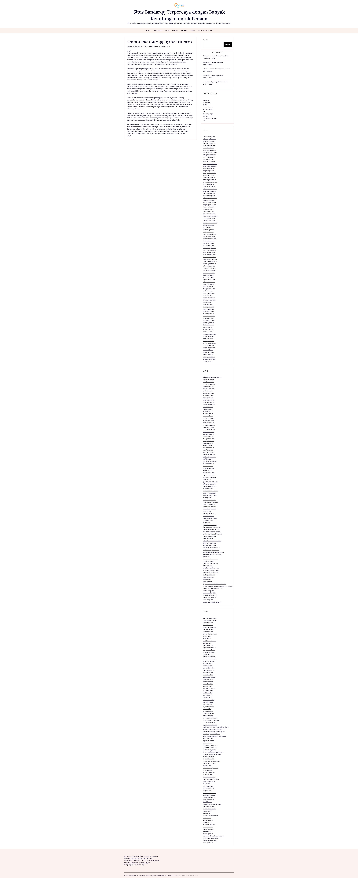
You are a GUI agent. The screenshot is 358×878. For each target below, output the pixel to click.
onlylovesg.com (208, 538)
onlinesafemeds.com (210, 659)
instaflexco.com (208, 450)
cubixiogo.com (207, 332)
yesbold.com (207, 638)
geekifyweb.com (208, 159)
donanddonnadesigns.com (211, 532)
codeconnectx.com (209, 186)
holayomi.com (207, 581)
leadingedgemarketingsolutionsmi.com (216, 727)
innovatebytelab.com (210, 166)
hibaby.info (206, 556)
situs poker (206, 102)
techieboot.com (208, 632)
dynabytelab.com (208, 389)
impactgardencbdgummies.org (213, 836)
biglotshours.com (208, 654)
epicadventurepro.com (210, 491)
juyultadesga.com (208, 759)
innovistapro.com (208, 452)
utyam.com (206, 813)
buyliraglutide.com (209, 656)
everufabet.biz (208, 711)
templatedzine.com (209, 793)
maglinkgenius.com (209, 205)
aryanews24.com (208, 740)
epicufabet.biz (207, 704)
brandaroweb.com (209, 359)
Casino (175, 30)
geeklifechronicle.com (210, 482)
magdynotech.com (209, 270)
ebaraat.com (207, 643)
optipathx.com (208, 291)
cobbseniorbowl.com (210, 747)
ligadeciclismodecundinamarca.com (214, 584)
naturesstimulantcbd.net (211, 838)
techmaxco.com (208, 466)
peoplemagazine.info (210, 620)
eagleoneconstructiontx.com (212, 534)
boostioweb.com (208, 382)
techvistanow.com (209, 193)
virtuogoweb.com (209, 652)
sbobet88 (137, 856)
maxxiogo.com (207, 304)
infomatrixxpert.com (210, 189)
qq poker (149, 858)
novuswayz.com (208, 443)
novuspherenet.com (209, 334)
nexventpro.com (208, 436)
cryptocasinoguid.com (210, 725)
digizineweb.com (208, 184)
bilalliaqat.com (207, 566)
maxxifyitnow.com (209, 284)
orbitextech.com (208, 516)
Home (148, 30)
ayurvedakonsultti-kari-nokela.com (214, 736)
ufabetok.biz (207, 709)
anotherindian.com (209, 824)
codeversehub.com (209, 255)
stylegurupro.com (209, 475)
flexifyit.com (207, 302)
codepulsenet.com (209, 268)
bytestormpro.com (209, 500)
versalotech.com (208, 463)
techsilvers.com (208, 786)
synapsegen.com (208, 323)
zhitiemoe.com (208, 820)
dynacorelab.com (208, 402)
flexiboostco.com (208, 379)
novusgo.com (207, 498)
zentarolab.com (208, 350)
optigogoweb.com (209, 357)
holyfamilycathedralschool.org (213, 588)
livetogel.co (207, 523)
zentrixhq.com (207, 295)
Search (205, 40)
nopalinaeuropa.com (209, 840)
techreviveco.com (209, 241)
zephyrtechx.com (208, 439)
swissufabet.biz (208, 675)
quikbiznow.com (208, 352)
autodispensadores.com (211, 568)
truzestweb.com (208, 345)
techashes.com (208, 623)
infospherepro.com (209, 484)
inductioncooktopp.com (211, 570)
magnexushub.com (209, 650)
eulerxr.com (207, 511)
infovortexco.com (209, 225)
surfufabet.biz (207, 693)
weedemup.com (208, 561)
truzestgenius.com (209, 218)
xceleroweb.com (208, 354)
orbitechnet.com (208, 336)
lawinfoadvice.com (209, 795)
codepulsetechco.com (210, 182)
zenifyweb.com (208, 520)
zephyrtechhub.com (209, 343)
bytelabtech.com (208, 148)
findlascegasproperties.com (212, 527)
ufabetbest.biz (208, 695)
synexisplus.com (208, 393)
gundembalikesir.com (210, 634)
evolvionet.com (208, 391)
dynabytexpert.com (209, 300)
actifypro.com (207, 445)
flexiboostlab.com (209, 454)
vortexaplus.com (208, 329)
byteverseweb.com (209, 257)
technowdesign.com (209, 750)
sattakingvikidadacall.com (211, 547)
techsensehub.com (209, 146)
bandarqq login (208, 114)
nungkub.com (207, 822)
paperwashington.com (210, 559)
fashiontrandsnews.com (211, 720)
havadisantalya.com (209, 627)
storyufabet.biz (208, 702)
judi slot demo (207, 109)
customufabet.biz (208, 700)
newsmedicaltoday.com (210, 572)
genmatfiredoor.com (209, 525)
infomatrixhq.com (209, 195)
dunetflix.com (207, 802)
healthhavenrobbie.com (211, 529)
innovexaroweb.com (209, 239)
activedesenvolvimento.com (212, 541)
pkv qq (205, 116)
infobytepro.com (208, 168)
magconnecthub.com (210, 259)
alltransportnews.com (210, 718)
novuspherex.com (209, 425)
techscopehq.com (209, 273)
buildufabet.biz (208, 716)
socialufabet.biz (208, 691)
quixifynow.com (208, 286)
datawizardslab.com (209, 477)
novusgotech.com (208, 307)
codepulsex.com (208, 232)
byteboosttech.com (209, 647)
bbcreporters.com (209, 722)
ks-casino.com (207, 775)
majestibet (135, 862)
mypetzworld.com (209, 763)
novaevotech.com (209, 200)
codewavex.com (208, 209)
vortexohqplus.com (209, 457)
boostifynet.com (208, 434)
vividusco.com (207, 409)
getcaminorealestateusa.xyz (212, 602)
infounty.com (207, 765)
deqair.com (206, 784)
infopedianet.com (209, 266)
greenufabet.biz (208, 679)
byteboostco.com (208, 211)
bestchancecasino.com (210, 563)
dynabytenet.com (209, 245)
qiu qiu (205, 105)
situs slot (130, 856)
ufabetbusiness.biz (209, 677)
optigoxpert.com (208, 441)
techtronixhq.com (209, 136)
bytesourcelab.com (209, 279)
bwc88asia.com (208, 770)
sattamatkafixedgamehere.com (213, 552)
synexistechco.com (209, 404)
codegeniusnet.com (209, 173)
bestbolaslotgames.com (211, 550)
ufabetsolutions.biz (209, 688)
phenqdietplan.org (209, 797)
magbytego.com (208, 171)
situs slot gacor (208, 107)
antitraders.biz (208, 738)
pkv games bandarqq (210, 118)
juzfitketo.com (207, 831)
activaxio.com (207, 470)
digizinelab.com (208, 227)
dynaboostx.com (208, 448)
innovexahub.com (209, 400)
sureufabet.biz (208, 697)
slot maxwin (153, 856)
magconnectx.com (209, 577)
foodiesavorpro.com (209, 486)
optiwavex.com (208, 339)
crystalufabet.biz (208, 707)
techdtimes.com (208, 629)
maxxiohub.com (208, 416)
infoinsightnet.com (209, 175)
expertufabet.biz (208, 668)
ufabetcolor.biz (208, 682)
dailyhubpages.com (209, 543)
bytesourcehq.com (209, 177)
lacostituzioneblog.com (210, 815)
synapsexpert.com (209, 348)
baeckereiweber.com (210, 618)
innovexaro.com (208, 277)
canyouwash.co (208, 625)
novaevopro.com (208, 427)
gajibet (148, 862)
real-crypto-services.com (211, 761)
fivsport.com (207, 790)
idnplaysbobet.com (209, 545)
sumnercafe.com (208, 800)
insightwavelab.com (209, 493)
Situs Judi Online (205, 30)
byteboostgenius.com (210, 261)
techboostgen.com (209, 143)
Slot (167, 30)
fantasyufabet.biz (209, 670)
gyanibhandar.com (209, 661)
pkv (204, 120)
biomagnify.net (208, 843)
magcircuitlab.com (209, 207)
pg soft (144, 860)
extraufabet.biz (208, 684)
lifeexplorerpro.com (209, 495)
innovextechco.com (209, 202)
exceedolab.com (208, 468)
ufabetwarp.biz (208, 663)
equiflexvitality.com (209, 536)
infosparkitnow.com (209, 155)
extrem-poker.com (209, 772)
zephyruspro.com (209, 289)
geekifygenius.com (209, 513)
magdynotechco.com (210, 152)
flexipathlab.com (208, 325)
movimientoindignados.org (212, 804)
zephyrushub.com (209, 384)
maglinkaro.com (208, 243)
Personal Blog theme (192, 875)
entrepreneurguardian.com (212, 554)
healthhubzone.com (209, 641)
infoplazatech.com (209, 161)
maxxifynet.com (208, 398)
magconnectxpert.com (210, 216)
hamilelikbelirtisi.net (210, 461)
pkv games (144, 856)
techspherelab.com (209, 250)
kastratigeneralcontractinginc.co (213, 729)
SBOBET (184, 30)
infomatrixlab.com (209, 252)
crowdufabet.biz (208, 713)
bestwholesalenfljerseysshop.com (214, 731)
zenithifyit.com (208, 414)
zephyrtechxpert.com (210, 223)
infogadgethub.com (209, 139)
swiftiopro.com (208, 459)
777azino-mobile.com (210, 745)
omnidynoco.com (208, 341)
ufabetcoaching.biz (209, 593)
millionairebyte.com (209, 597)
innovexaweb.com (209, 316)
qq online (206, 100)
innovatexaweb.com (209, 150)
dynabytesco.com (208, 472)
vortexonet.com (208, 395)
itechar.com (207, 636)
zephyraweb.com (208, 418)
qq (204, 111)
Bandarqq (158, 30)
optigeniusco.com (209, 423)
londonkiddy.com (208, 591)
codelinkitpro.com (209, 141)
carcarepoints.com (209, 777)
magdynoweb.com (209, 236)
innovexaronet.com (209, 191)
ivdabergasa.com (208, 756)
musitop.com (207, 811)
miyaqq (142, 862)
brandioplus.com (208, 318)
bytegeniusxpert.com (210, 164)
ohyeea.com (207, 818)
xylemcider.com (208, 827)
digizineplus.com (208, 275)
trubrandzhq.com (208, 432)
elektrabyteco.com (209, 214)
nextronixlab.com (209, 293)
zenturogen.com (208, 313)
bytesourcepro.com (209, 248)
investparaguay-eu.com (210, 768)
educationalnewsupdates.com (212, 377)
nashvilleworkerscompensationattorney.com (218, 586)
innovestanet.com (209, 298)
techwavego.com (208, 230)
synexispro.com (208, 579)
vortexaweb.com (208, 420)
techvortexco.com (209, 157)
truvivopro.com (208, 407)
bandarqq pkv (128, 860)
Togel (192, 30)
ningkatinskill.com (209, 788)
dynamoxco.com (208, 311)
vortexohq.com (208, 488)
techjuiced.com (208, 645)
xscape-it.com (207, 743)
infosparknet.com (209, 282)
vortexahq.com (208, 411)
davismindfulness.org (210, 595)
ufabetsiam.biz (208, 672)
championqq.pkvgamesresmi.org (134, 865)
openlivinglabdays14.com (211, 734)
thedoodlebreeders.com (211, 779)
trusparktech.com (209, 429)
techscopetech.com (209, 234)
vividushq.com (207, 327)
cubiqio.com (207, 479)
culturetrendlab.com (209, 504)
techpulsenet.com (209, 220)
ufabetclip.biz (207, 666)
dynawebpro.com (209, 320)
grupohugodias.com (209, 781)
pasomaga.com (208, 834)
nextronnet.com (208, 309)
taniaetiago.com (208, 829)
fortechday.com (208, 600)
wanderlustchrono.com (210, 502)
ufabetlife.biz (207, 686)
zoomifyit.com (207, 361)
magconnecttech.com (210, 518)
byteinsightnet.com (209, 180)
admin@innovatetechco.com (159, 47)
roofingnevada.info (209, 575)
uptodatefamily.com (209, 809)
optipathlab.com (208, 386)
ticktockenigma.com (209, 509)
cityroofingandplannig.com (212, 754)
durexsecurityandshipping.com (213, 752)
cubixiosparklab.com (210, 198)
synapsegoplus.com (209, 264)
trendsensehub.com (209, 507)
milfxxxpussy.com (209, 806)
